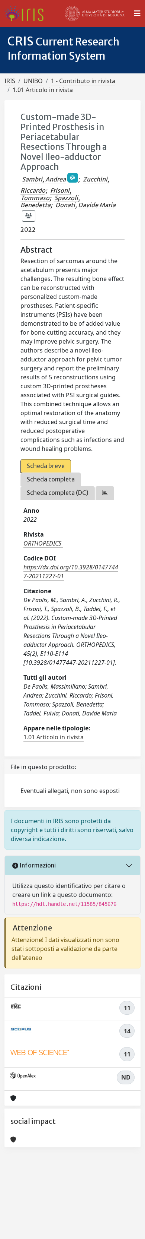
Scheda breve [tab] (46, 466)
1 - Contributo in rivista (83, 81)
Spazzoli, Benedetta (50, 201)
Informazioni (37, 865)
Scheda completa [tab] (51, 479)
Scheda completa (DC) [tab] (57, 492)
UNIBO (33, 81)
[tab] (105, 493)
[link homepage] (26, 13)
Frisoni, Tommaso (45, 194)
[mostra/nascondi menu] (137, 13)
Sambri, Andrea (44, 179)
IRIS (9, 81)
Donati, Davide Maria (85, 205)
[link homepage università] (95, 13)
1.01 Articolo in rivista (43, 90)
